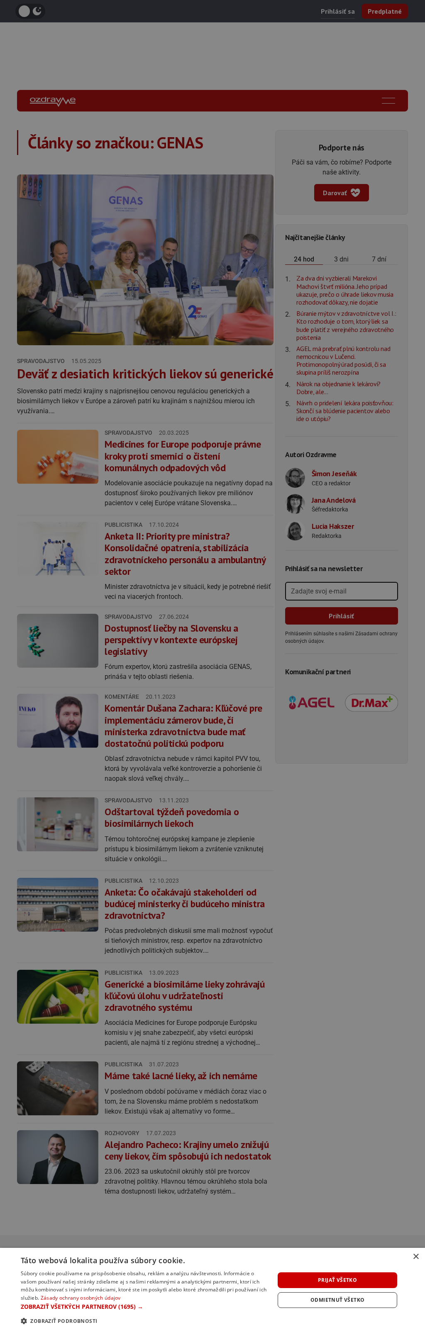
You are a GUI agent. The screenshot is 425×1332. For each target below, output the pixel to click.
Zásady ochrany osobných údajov (81, 1297)
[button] (144, 1306)
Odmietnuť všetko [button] (337, 1299)
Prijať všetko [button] (337, 1280)
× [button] (416, 1257)
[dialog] (212, 1290)
